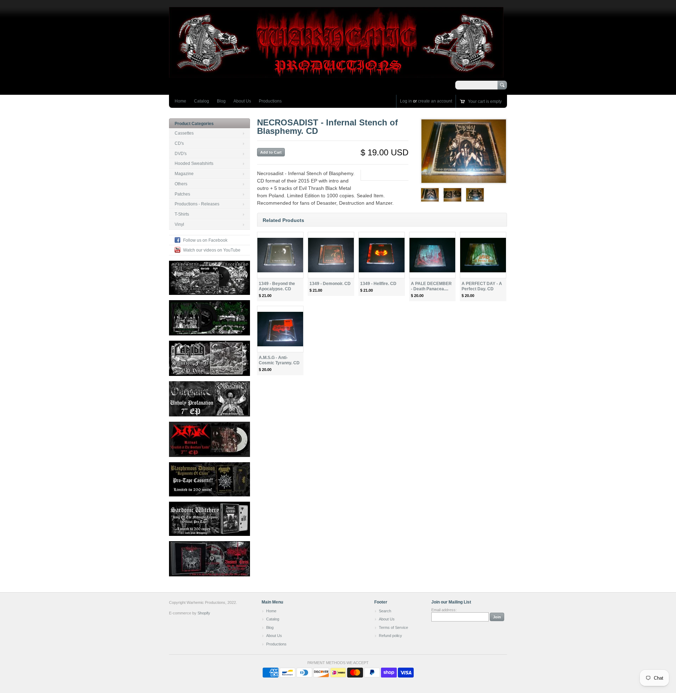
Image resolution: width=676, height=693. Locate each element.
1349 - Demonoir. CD (330, 283)
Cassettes (184, 133)
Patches (182, 194)
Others (181, 183)
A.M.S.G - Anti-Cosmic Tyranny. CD (279, 360)
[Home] (336, 74)
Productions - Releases (197, 204)
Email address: (444, 610)
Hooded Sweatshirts (194, 163)
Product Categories (194, 123)
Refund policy (390, 635)
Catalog (201, 101)
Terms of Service (393, 627)
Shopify (204, 613)
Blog (221, 101)
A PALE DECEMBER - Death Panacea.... (431, 286)
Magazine (184, 173)
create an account (435, 101)
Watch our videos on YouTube (211, 250)
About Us (242, 101)
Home (180, 101)
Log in (406, 101)
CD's (179, 143)
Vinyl (179, 224)
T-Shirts (182, 214)
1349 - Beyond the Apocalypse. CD (277, 286)
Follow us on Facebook (205, 240)
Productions (270, 101)
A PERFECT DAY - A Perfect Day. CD (482, 286)
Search (385, 611)
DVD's (181, 153)
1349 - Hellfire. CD (378, 283)
